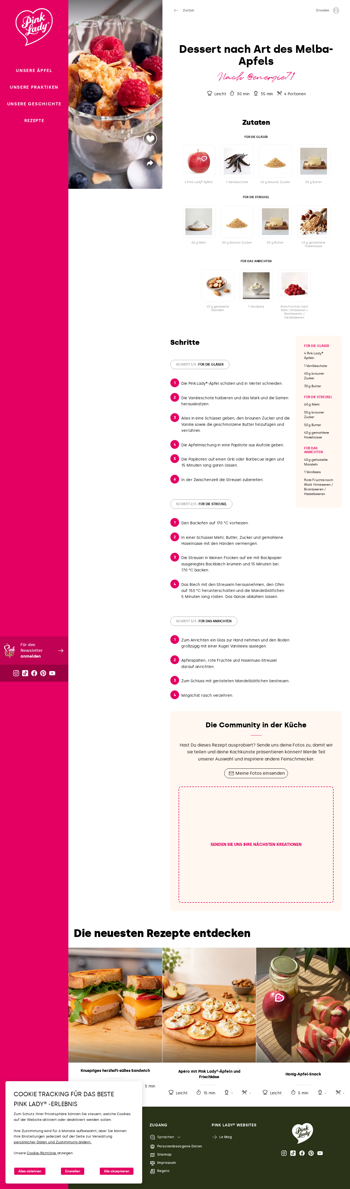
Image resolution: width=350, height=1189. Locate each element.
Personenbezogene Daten (179, 1146)
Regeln (163, 1171)
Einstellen (72, 1171)
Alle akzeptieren (116, 1171)
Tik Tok (293, 1153)
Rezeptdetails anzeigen (115, 1023)
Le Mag (225, 1137)
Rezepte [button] (34, 120)
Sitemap (164, 1154)
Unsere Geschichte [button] (34, 103)
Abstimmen (150, 139)
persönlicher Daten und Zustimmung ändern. (53, 1142)
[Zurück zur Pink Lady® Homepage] (302, 1133)
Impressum (166, 1163)
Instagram (284, 1153)
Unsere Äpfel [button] (34, 70)
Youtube (320, 1153)
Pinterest (311, 1153)
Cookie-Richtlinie (42, 1153)
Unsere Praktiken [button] (34, 87)
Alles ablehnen (29, 1171)
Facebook (302, 1153)
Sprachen (165, 1137)
